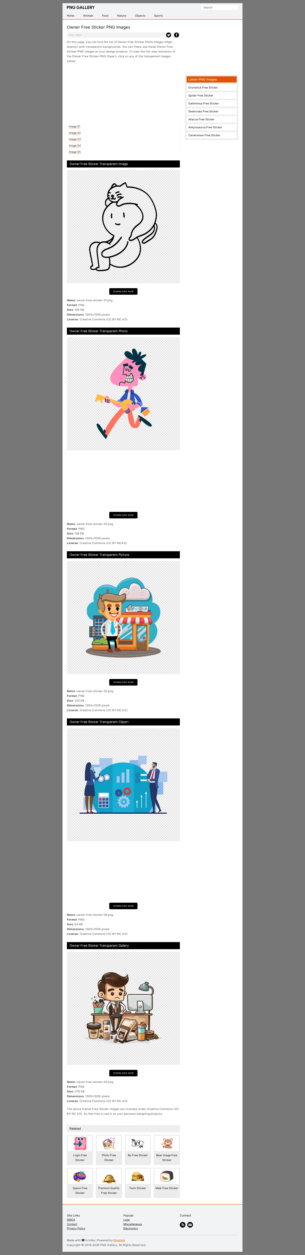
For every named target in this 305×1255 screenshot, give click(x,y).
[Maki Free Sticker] (167, 1171)
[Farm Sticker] (138, 1171)
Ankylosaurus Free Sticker (205, 127)
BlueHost (119, 1240)
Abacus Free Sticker (201, 119)
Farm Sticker (138, 1188)
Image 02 (75, 132)
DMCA (71, 1219)
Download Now (123, 291)
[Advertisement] (123, 93)
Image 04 (75, 145)
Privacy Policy (76, 1228)
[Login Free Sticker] (80, 1138)
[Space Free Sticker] (80, 1171)
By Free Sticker (138, 1155)
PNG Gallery (81, 7)
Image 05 (75, 152)
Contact (72, 1224)
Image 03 (75, 139)
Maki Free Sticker (167, 1188)
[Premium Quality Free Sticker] (109, 1171)
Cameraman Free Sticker (204, 135)
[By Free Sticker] (138, 1138)
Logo (126, 1219)
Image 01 (74, 126)
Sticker (79, 35)
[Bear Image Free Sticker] (167, 1138)
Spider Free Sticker (200, 95)
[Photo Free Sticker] (109, 1138)
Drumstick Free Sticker (203, 87)
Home (71, 35)
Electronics (130, 1228)
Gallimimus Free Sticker (203, 103)
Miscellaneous (132, 1224)
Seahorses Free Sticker (203, 111)
